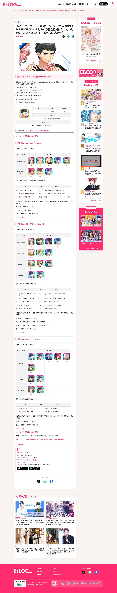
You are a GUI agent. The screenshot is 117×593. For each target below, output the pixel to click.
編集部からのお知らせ (58, 574)
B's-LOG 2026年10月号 (91, 54)
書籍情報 (81, 4)
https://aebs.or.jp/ (73, 584)
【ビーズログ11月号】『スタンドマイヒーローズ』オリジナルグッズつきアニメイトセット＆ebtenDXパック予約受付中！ (30, 522)
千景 (31, 394)
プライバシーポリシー (42, 582)
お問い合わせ (30, 582)
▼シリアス (46, 131)
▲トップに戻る (20, 217)
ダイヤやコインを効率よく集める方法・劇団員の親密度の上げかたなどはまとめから (41, 439)
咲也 (31, 176)
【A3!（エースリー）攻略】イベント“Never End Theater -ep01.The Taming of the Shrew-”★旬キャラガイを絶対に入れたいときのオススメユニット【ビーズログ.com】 (60, 551)
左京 (49, 165)
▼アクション (38, 131)
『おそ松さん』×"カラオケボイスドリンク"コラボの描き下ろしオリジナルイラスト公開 (93, 105)
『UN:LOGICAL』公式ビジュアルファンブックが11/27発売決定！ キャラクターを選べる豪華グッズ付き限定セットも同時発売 (60, 522)
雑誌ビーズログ (71, 4)
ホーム (15, 10)
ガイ (67, 165)
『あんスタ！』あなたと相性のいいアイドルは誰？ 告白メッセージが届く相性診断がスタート (93, 150)
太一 (31, 383)
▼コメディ (31, 131)
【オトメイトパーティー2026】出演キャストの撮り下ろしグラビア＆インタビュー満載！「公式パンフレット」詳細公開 (30, 550)
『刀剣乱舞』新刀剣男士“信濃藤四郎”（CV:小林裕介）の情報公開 (93, 194)
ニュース (61, 4)
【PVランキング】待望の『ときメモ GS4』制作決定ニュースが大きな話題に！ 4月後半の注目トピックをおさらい (93, 172)
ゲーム (21, 22)
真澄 (40, 176)
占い (95, 4)
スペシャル (21, 10)
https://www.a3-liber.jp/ (30, 460)
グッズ (89, 4)
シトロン (31, 257)
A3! (26, 10)
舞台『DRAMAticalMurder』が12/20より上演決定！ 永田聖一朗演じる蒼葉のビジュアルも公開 (93, 127)
